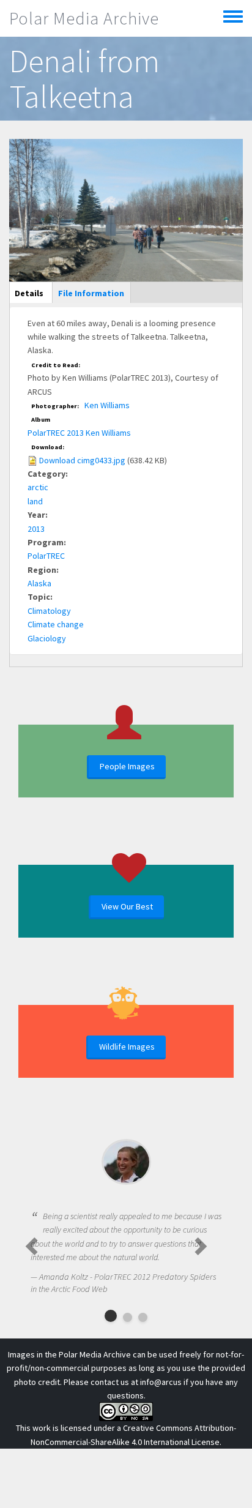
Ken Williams (107, 405)
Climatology (49, 610)
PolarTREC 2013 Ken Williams (79, 432)
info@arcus (161, 1381)
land (35, 501)
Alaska (39, 583)
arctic (38, 487)
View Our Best (127, 906)
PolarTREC (46, 555)
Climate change (56, 624)
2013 (36, 528)
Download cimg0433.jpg (82, 460)
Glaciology (47, 638)
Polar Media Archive (84, 18)
